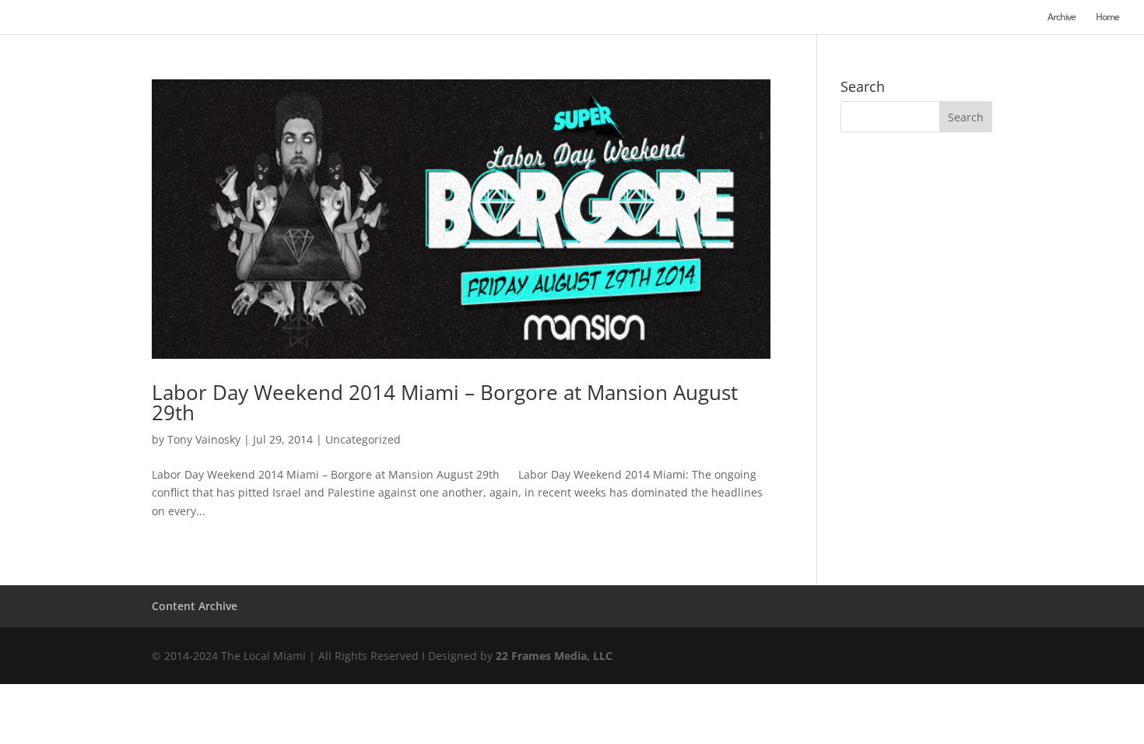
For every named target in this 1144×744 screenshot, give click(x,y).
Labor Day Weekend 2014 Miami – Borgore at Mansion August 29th (445, 402)
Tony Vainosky (203, 439)
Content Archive (194, 605)
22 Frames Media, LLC (554, 655)
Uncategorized (363, 439)
